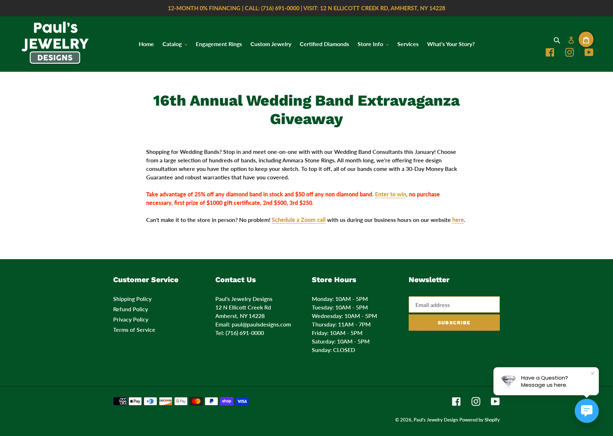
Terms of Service (134, 329)
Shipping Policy (132, 298)
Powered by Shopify (479, 420)
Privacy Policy (130, 319)
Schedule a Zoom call (299, 219)
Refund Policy (130, 309)
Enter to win (390, 194)
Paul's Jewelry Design (436, 420)
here (458, 219)
